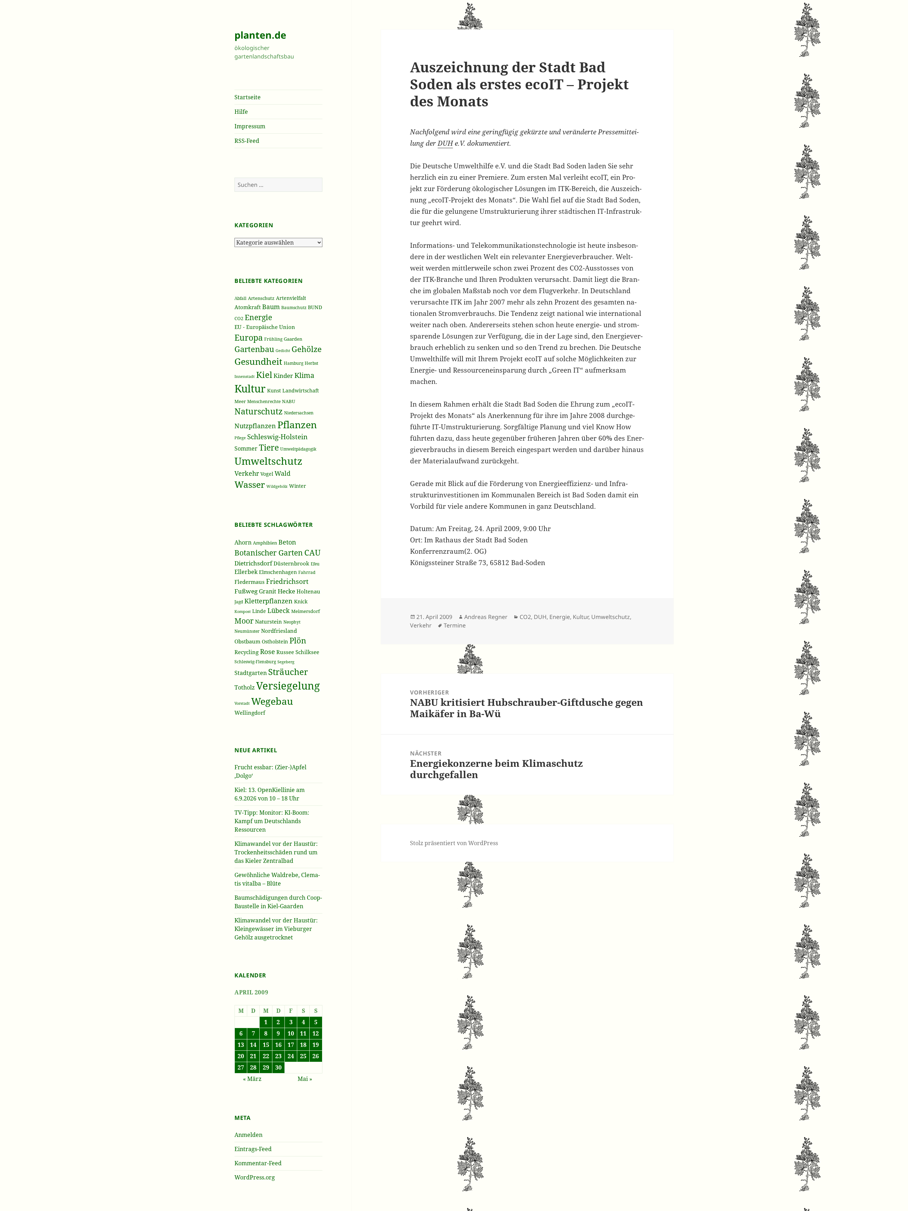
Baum (271, 306)
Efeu (315, 564)
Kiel (264, 374)
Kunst (274, 390)
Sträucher (288, 671)
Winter (297, 485)
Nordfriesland (279, 630)
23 (278, 1056)
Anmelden (248, 1135)
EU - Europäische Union (264, 327)
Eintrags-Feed (253, 1149)
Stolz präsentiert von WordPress (454, 843)
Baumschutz (293, 308)
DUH (445, 143)
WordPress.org (254, 1177)
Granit (267, 591)
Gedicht (283, 350)
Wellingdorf (249, 712)
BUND (315, 307)
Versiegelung (288, 686)
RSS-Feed (246, 141)
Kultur (250, 388)
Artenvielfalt (291, 298)
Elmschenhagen (278, 572)
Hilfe (241, 112)
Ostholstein (275, 641)
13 (241, 1045)
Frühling (273, 339)
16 (278, 1045)
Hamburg (293, 363)
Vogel (266, 473)
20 (241, 1056)
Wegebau (272, 701)
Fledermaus (249, 581)
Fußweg (246, 591)
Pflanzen (297, 424)
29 (266, 1067)
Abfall (240, 298)
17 (291, 1045)
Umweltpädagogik (298, 449)
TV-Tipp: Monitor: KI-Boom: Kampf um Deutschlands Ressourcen (271, 821)
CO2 (238, 318)
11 (303, 1033)
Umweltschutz (268, 461)
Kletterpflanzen (268, 600)
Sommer (246, 448)
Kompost (242, 611)
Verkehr (246, 473)
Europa (248, 337)
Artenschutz (261, 298)
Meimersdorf (305, 611)
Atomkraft (247, 307)
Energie (258, 317)
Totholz (244, 687)
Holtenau (308, 591)
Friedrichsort (287, 581)
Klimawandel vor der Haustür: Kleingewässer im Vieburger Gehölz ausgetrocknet (276, 928)
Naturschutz (258, 411)
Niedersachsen (299, 413)
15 (266, 1045)
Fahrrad (306, 572)
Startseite (247, 97)
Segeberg (285, 661)
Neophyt (291, 622)
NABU (288, 401)
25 (303, 1056)
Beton (287, 542)
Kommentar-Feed (258, 1163)
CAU (312, 552)
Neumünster (247, 631)
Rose (267, 651)
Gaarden (293, 339)
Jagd (238, 601)
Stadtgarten (250, 673)
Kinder (283, 376)
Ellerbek (246, 572)
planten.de (260, 34)
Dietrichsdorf (253, 563)
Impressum (249, 126)
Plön (297, 640)
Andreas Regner (486, 617)
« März (252, 1079)
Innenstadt (244, 376)
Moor (244, 621)
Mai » (305, 1079)
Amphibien (265, 543)
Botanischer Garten (268, 553)
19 (315, 1045)
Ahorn (242, 542)
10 (291, 1033)
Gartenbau (254, 349)
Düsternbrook (291, 563)
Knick (301, 601)
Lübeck (278, 610)
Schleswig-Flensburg (255, 662)
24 (291, 1056)
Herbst (311, 363)
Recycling (246, 651)
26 (315, 1056)
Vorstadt (242, 703)
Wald (282, 473)
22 (266, 1056)
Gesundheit (258, 361)
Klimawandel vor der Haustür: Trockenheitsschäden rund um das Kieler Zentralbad (276, 852)
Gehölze (307, 349)
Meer (240, 401)
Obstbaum (247, 641)
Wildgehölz (277, 486)
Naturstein (268, 621)
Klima (304, 375)
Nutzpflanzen (255, 426)
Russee (285, 651)
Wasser (249, 484)
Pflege (240, 437)
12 (315, 1033)
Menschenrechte (264, 401)
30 (278, 1067)
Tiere (269, 447)
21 (253, 1056)
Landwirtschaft (300, 390)
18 (303, 1045)
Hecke (286, 591)
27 (241, 1067)
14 (253, 1045)
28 (253, 1067)
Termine (455, 625)
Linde (259, 611)
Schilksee (307, 651)
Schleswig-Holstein (277, 436)
